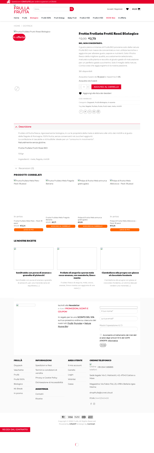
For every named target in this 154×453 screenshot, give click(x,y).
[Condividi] (16, 438)
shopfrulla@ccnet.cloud (101, 393)
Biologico (34, 18)
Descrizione (25, 126)
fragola (88, 106)
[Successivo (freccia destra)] (9, 448)
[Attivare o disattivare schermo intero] (9, 438)
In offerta (122, 18)
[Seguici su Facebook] (91, 404)
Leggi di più (29, 230)
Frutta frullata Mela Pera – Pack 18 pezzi (28, 222)
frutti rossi (107, 106)
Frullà (24, 18)
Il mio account (75, 365)
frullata (94, 106)
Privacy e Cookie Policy (46, 378)
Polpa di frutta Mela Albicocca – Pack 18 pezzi (123, 222)
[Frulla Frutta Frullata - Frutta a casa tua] (21, 9)
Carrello (71, 370)
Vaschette (19, 370)
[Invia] (72, 9)
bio (83, 106)
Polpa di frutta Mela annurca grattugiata (90, 218)
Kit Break (18, 389)
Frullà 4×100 (98, 18)
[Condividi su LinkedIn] (98, 112)
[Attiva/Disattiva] (16, 126)
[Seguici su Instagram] (94, 404)
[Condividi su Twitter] (85, 112)
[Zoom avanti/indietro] (2, 438)
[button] (115, 9)
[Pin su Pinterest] (94, 112)
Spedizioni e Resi (43, 365)
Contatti (39, 394)
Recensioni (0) (26, 168)
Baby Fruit (72, 18)
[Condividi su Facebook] (81, 112)
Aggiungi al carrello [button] (60, 226)
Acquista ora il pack (88, 81)
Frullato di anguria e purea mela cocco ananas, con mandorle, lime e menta (77, 275)
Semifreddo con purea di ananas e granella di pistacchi (33, 274)
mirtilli (119, 106)
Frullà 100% (46, 18)
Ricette (39, 399)
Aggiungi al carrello (106, 87)
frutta (100, 106)
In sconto (111, 102)
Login (70, 375)
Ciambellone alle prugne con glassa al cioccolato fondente (120, 274)
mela (114, 106)
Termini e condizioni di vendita (46, 371)
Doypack (27, 26)
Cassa (70, 384)
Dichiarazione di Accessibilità (49, 382)
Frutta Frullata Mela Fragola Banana (57, 218)
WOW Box (110, 18)
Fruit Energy (59, 18)
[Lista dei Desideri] (127, 9)
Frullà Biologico (101, 102)
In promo (18, 393)
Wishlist (72, 379)
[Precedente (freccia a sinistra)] (2, 448)
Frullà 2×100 (85, 18)
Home (16, 18)
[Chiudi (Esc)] (23, 438)
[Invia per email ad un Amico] (90, 112)
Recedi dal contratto (15, 429)
